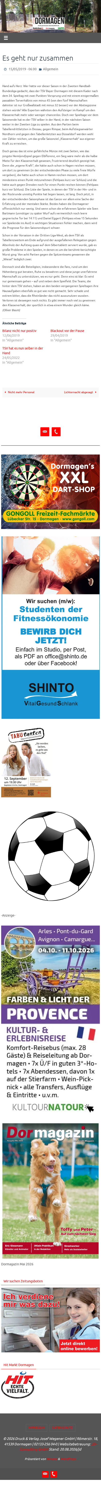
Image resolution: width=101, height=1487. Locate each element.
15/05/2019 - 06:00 (23, 69)
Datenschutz (62, 1427)
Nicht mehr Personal (20, 391)
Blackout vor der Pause (67, 330)
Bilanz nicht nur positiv (19, 330)
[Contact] (44, 431)
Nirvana (52, 1458)
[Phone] (56, 431)
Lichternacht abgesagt (79, 391)
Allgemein (50, 69)
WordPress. (69, 1458)
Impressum (36, 1427)
